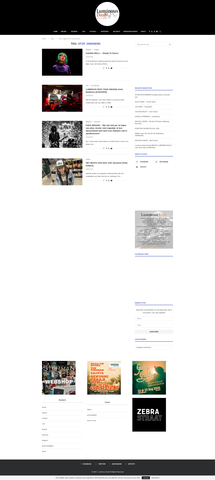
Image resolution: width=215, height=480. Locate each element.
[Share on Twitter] (109, 68)
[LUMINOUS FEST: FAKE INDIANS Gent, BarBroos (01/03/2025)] (62, 98)
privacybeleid (92, 415)
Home (56, 31)
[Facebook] (149, 31)
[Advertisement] (154, 67)
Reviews (74, 31)
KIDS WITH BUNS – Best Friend (146, 140)
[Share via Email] (111, 68)
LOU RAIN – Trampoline (143, 107)
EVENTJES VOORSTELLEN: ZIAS (147, 128)
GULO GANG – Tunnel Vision (145, 102)
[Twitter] (152, 31)
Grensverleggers (130, 31)
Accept (145, 478)
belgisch (45, 440)
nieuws (63, 31)
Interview (104, 31)
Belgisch (116, 31)
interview (45, 435)
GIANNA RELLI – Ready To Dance (102, 53)
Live (83, 31)
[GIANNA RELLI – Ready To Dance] (62, 62)
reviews (44, 418)
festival (44, 429)
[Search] (160, 31)
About (143, 31)
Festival (93, 31)
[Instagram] (154, 31)
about (44, 451)
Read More (155, 478)
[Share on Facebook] (106, 68)
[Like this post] (103, 68)
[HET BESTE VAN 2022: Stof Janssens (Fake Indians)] (62, 171)
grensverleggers (48, 446)
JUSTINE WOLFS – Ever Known (146, 112)
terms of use (91, 420)
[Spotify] (157, 31)
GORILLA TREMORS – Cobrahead (147, 116)
